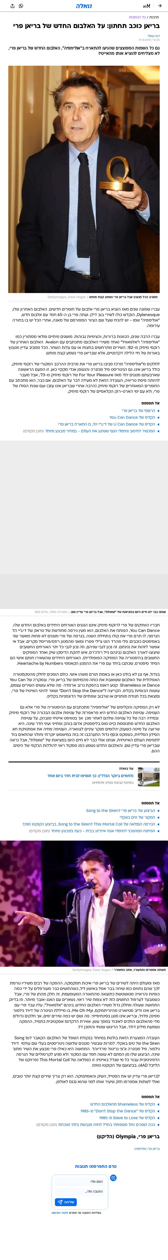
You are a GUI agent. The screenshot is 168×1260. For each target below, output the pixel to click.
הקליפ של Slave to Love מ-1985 (127, 1118)
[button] (146, 6)
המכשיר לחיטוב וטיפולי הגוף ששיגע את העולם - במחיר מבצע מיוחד (100, 431)
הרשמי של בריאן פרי (138, 411)
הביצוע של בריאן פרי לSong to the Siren (120, 811)
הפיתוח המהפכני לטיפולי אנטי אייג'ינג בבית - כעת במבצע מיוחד (103, 831)
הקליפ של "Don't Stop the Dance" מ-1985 (117, 1111)
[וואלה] (84, 6)
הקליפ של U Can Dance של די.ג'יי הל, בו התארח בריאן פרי (106, 424)
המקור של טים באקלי (137, 818)
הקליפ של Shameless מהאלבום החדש (122, 1104)
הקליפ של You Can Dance (132, 418)
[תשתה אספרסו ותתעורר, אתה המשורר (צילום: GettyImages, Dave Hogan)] (84, 907)
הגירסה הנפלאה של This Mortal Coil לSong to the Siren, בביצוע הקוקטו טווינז (89, 824)
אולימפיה (140, 1149)
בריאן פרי (153, 1149)
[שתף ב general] (12, 6)
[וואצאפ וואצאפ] (21, 6)
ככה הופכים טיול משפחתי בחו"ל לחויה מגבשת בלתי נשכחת (106, 1125)
